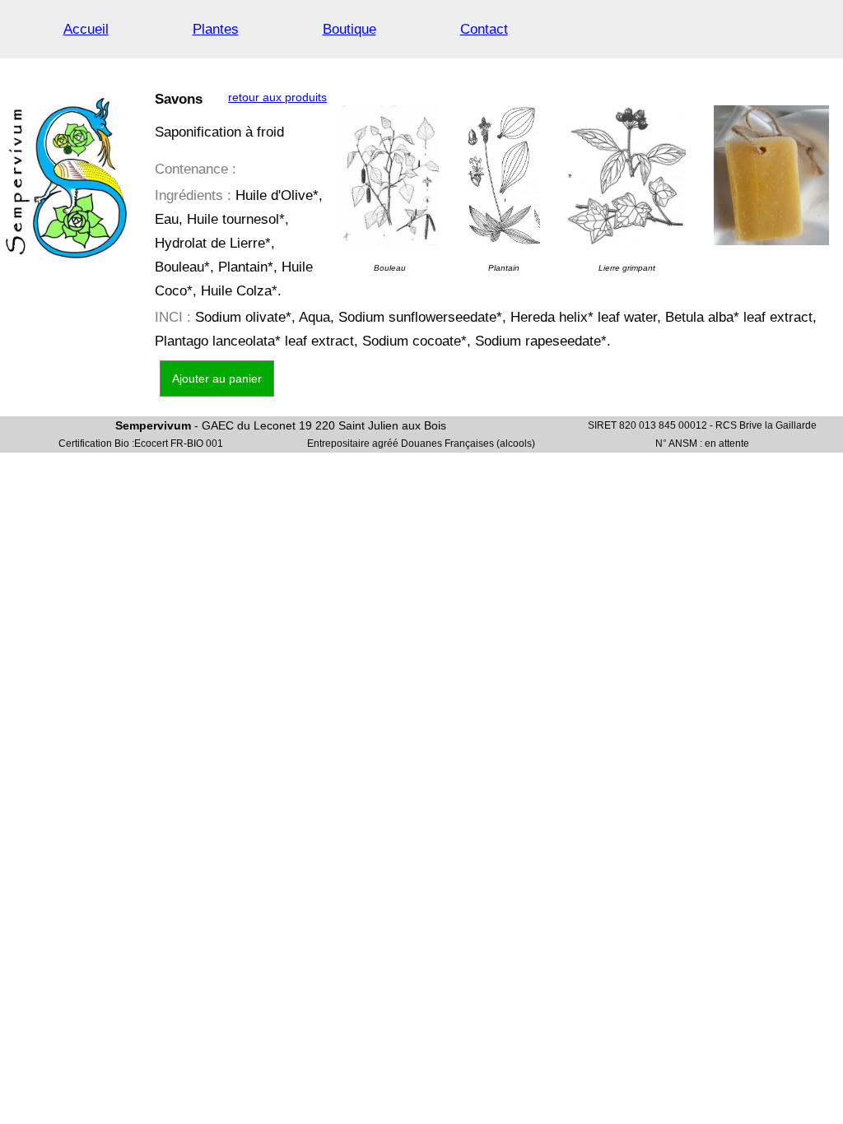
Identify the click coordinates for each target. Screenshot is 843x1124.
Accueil (86, 29)
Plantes (216, 29)
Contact (484, 29)
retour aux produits (277, 97)
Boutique (349, 29)
